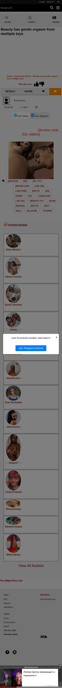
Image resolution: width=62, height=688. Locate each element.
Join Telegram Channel (31, 348)
